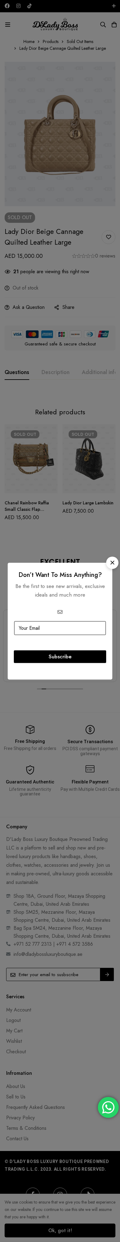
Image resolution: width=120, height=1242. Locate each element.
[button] (112, 563)
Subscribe (60, 656)
